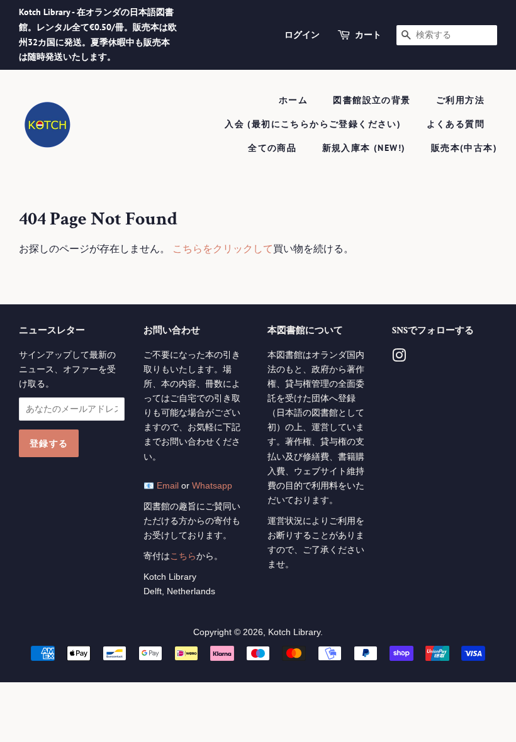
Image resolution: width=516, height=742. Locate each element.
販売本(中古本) (464, 147)
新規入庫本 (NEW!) (364, 147)
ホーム (293, 100)
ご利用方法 (460, 100)
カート (368, 34)
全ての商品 (272, 147)
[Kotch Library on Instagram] (399, 358)
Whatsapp (212, 485)
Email (168, 485)
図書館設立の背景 (371, 100)
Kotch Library (294, 632)
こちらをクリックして (222, 248)
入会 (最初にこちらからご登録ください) (313, 124)
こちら (183, 556)
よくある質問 (456, 124)
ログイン (302, 34)
